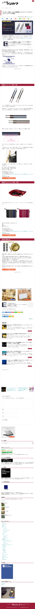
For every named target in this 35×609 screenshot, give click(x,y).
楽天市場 (2, 584)
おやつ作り (4, 552)
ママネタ (3, 549)
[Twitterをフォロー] (3, 316)
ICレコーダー (5, 531)
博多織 (31, 318)
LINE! (22, 18)
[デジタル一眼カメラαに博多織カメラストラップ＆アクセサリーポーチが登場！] (11, 18)
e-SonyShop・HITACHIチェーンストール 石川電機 (16, 607)
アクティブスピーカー (6, 530)
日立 (2, 553)
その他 (3, 558)
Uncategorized (4, 559)
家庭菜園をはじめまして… (9, 515)
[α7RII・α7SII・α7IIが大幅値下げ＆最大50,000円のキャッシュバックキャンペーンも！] (4, 335)
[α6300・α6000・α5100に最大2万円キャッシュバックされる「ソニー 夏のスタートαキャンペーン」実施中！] (4, 353)
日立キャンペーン (5, 554)
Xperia (3, 524)
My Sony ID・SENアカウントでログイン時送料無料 (18, 174)
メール (3, 412)
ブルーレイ (4, 542)
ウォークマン (5, 527)
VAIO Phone (5, 523)
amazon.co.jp (3, 583)
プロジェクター (5, 543)
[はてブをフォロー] (6, 316)
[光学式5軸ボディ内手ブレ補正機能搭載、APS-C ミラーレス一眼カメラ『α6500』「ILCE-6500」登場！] (4, 344)
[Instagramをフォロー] (8, 316)
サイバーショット (29, 16)
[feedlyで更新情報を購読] (11, 316)
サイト (3, 416)
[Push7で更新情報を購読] (9, 316)
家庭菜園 (4, 550)
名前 (2, 409)
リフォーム (3, 555)
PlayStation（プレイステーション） (7, 544)
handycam (4, 536)
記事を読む (29, 339)
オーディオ (4, 532)
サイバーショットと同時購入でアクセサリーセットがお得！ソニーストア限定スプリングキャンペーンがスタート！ (19, 361)
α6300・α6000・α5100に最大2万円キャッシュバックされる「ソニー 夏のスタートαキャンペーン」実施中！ (19, 352)
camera (3, 533)
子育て (4, 551)
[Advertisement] (9, 76)
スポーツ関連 (4, 545)
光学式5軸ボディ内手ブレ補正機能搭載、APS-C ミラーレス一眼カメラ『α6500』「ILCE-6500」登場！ (19, 343)
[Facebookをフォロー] (4, 316)
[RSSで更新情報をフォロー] (13, 316)
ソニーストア (4, 548)
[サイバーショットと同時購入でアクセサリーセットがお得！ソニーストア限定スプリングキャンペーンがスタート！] (4, 362)
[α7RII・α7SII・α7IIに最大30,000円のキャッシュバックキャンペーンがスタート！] (4, 327)
